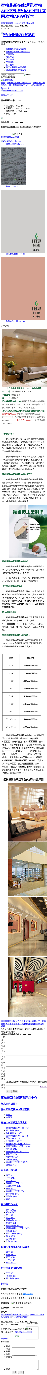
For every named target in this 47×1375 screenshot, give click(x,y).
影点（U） (11, 1188)
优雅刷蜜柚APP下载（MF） (18, 1128)
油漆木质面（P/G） (14, 1141)
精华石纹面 (11, 1210)
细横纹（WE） (12, 1159)
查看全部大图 (7, 95)
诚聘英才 (7, 1317)
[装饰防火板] (7, 80)
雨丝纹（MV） (12, 1149)
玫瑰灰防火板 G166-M (15, 321)
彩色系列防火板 (9, 1170)
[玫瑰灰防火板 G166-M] (23, 319)
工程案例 (10, 54)
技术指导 (10, 65)
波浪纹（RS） (12, 1239)
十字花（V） (12, 1260)
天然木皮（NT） (13, 1138)
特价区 (9, 1115)
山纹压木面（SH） (14, 1186)
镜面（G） (11, 1252)
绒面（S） (10, 1175)
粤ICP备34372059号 (23, 1332)
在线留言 (21, 23)
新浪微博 (5, 23)
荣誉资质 (10, 62)
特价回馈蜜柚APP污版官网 (15, 1109)
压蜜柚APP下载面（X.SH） (18, 1144)
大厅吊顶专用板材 (14, 1024)
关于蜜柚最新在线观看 (16, 67)
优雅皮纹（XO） (13, 1220)
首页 (3, 83)
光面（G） (11, 1215)
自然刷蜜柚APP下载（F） (17, 1136)
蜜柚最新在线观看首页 (16, 49)
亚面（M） (11, 1178)
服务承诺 (10, 57)
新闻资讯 (10, 59)
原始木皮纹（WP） (14, 1233)
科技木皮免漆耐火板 (11, 1268)
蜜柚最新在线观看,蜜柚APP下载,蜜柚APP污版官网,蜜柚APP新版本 (23, 11)
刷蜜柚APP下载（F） (15, 1191)
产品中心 (25, 1314)
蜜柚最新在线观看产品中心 (18, 51)
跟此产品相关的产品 (10, 137)
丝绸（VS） (11, 1236)
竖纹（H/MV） (12, 1241)
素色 (8, 1199)
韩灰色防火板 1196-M (15, 254)
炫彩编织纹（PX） (14, 1226)
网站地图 (30, 23)
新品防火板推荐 (9, 1103)
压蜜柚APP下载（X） (15, 1183)
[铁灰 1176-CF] (13, 184)
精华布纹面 (11, 1212)
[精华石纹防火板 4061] (11, 141)
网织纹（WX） (12, 1196)
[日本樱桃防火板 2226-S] (12, 90)
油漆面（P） (11, 1276)
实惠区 (9, 1117)
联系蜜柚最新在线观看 (16, 70)
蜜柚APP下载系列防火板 (14, 1122)
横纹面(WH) (11, 1154)
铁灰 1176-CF (12, 186)
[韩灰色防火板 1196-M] (23, 252)
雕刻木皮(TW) (12, 1157)
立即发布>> (28, 1294)
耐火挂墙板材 (22, 1021)
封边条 (4, 1283)
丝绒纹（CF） (12, 1231)
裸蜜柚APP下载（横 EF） (17, 1162)
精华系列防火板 (9, 1204)
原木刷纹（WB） (13, 1130)
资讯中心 (13, 23)
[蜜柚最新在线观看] (18, 35)
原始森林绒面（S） (21, 85)
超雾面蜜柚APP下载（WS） (18, 1146)
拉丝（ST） (11, 1255)
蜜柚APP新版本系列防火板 (15, 1246)
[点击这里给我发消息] (22, 1303)
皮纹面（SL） (12, 1223)
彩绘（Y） (11, 1262)
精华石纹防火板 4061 (15, 144)
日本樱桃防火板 (8, 1021)
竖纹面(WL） (12, 1165)
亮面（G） (11, 1181)
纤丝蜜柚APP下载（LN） (17, 1152)
